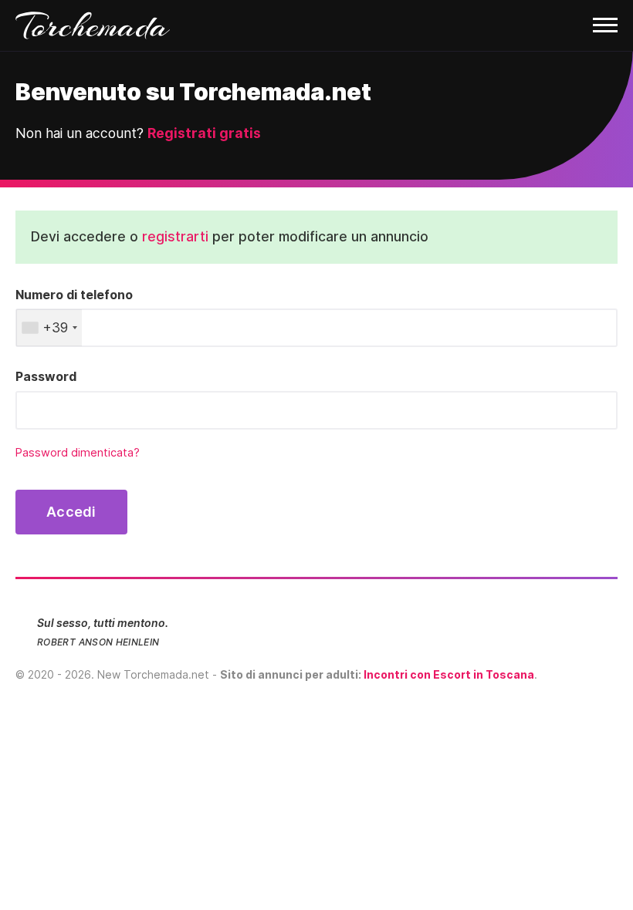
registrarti (175, 236)
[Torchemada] (316, 26)
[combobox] (49, 327)
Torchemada (92, 25)
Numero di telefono (74, 294)
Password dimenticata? (77, 453)
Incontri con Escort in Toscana (449, 674)
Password (45, 376)
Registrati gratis (204, 133)
